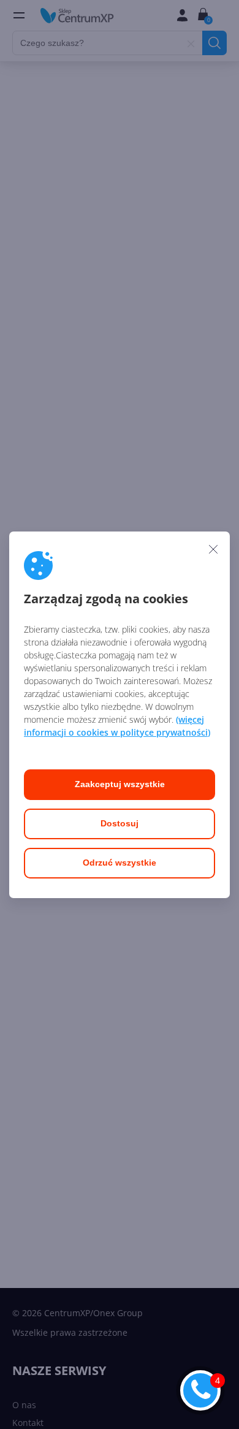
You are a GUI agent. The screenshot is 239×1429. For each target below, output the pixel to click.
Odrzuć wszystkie (119, 862)
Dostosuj (119, 823)
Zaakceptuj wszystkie (120, 784)
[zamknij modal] (213, 549)
